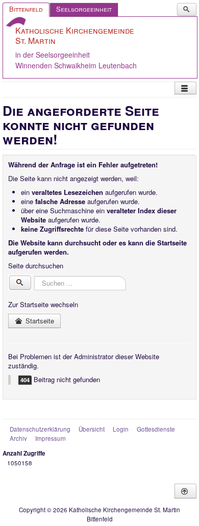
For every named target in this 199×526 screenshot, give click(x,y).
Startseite (38, 320)
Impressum (50, 438)
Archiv (18, 438)
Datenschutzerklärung (40, 429)
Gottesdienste (156, 429)
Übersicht (92, 429)
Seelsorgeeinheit (84, 9)
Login (121, 429)
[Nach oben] (185, 491)
